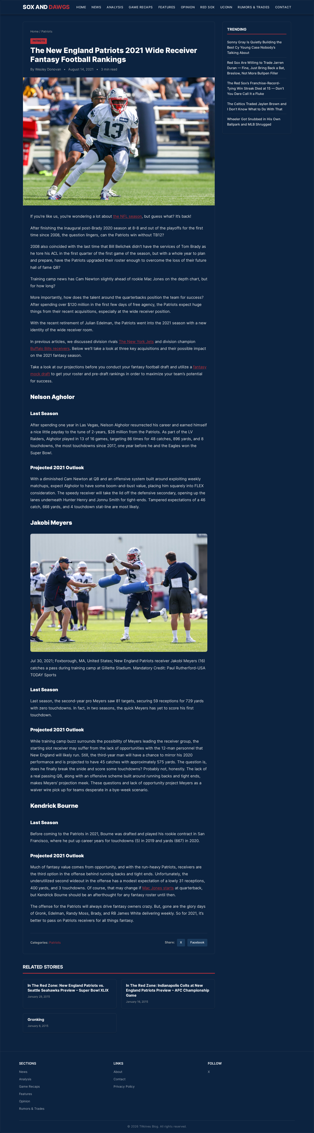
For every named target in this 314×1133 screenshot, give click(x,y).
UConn (226, 7)
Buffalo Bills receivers (50, 348)
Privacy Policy (124, 1086)
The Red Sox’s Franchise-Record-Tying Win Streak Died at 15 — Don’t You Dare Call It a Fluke (255, 88)
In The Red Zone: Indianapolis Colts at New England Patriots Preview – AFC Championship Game (167, 990)
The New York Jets (136, 341)
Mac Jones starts (158, 888)
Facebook (197, 942)
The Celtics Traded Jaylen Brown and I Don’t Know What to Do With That (256, 106)
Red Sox (207, 7)
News (96, 7)
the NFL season (127, 216)
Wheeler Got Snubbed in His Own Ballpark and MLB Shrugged (253, 121)
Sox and (46, 7)
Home (81, 7)
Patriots (46, 31)
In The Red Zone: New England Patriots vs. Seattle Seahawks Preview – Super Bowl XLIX (68, 988)
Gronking (36, 1019)
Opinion (188, 7)
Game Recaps (141, 7)
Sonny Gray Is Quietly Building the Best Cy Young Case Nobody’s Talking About (254, 47)
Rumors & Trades (254, 7)
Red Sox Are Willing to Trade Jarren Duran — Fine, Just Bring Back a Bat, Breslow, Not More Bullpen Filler (256, 68)
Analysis (115, 7)
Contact (283, 7)
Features (166, 7)
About (118, 1072)
